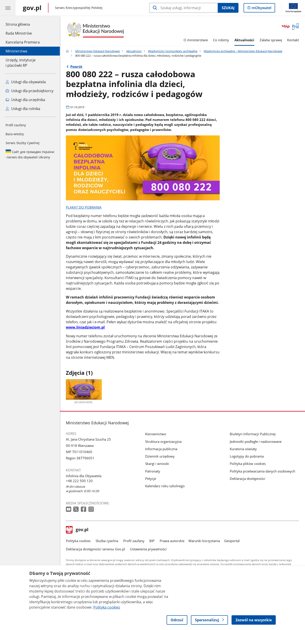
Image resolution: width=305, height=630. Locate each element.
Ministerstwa (16, 51)
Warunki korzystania (204, 541)
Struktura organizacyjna (163, 441)
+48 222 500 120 (79, 481)
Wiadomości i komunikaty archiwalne (172, 51)
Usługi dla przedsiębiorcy (31, 90)
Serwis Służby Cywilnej (23, 143)
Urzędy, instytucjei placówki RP (21, 63)
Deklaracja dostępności (247, 478)
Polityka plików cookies (248, 463)
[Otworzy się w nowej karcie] (69, 509)
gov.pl (81, 530)
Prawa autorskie (172, 541)
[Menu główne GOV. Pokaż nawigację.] (8, 8)
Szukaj (228, 7)
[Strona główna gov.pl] (67, 51)
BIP (152, 541)
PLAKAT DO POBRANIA (84, 207)
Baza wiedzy (15, 134)
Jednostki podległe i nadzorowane (256, 441)
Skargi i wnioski (157, 463)
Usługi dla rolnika (25, 108)
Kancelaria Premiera (23, 42)
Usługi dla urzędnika (27, 99)
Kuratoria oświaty (243, 449)
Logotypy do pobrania (247, 456)
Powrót (76, 66)
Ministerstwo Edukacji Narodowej (97, 51)
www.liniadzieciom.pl (85, 327)
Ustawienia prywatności (148, 549)
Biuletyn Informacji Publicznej (253, 434)
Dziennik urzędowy (160, 456)
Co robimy (221, 40)
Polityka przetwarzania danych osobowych (262, 471)
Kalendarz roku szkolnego (165, 486)
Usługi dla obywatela (28, 81)
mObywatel (261, 8)
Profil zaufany (16, 125)
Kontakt (293, 40)
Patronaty (152, 471)
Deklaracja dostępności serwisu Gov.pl (95, 549)
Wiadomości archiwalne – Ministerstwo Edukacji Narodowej (243, 51)
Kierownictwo (155, 434)
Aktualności (244, 40)
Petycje (150, 478)
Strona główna (23, 24)
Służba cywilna (107, 541)
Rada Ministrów (19, 33)
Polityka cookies (78, 541)
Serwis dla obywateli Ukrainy (30, 154)
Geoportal (232, 541)
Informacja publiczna (161, 449)
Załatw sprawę (271, 40)
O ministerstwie (196, 40)
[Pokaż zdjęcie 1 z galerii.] (84, 391)
